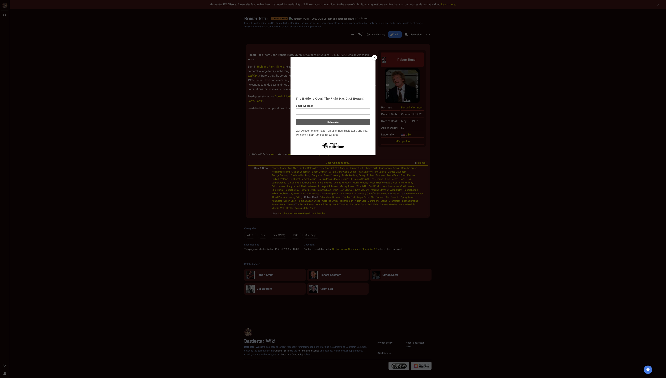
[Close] (374, 57)
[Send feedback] (648, 370)
